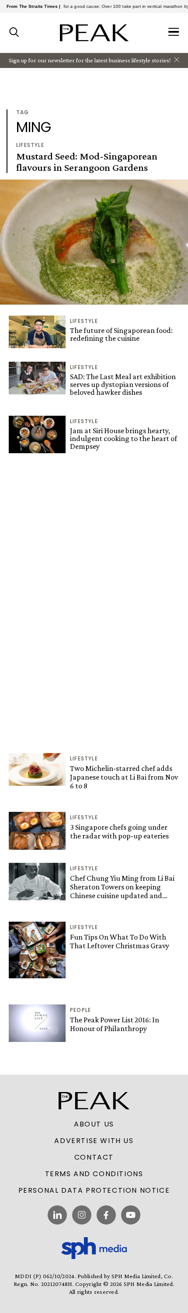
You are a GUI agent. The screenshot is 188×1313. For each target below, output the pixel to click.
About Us (94, 1124)
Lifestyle (30, 145)
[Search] (14, 33)
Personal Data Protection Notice (94, 1190)
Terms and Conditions (94, 1174)
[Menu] (173, 32)
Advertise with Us (93, 1141)
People (80, 1010)
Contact (94, 1157)
